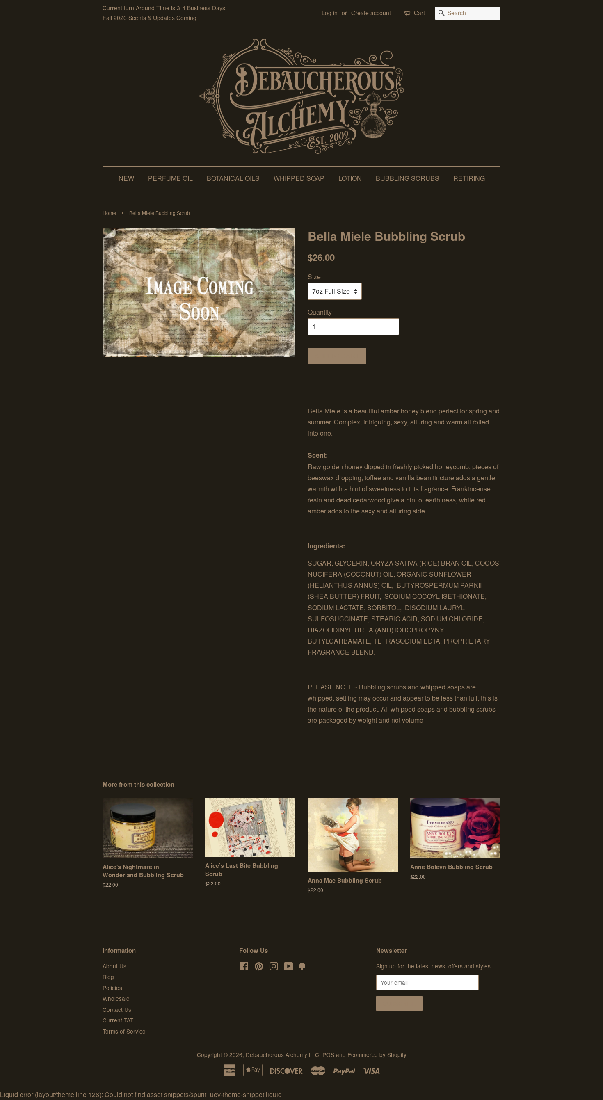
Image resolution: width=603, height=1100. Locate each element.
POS (328, 1054)
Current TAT (118, 1020)
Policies (112, 988)
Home (109, 212)
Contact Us (117, 1009)
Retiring (469, 178)
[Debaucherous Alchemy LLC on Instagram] (273, 967)
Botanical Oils (233, 178)
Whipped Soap (299, 178)
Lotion (350, 178)
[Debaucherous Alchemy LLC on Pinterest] (258, 967)
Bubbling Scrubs (407, 178)
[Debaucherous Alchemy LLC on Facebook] (244, 967)
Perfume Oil (170, 178)
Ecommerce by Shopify (377, 1054)
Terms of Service (124, 1031)
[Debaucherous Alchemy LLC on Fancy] (302, 967)
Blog (108, 976)
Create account (371, 13)
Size (314, 276)
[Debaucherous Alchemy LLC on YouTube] (288, 967)
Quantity (320, 312)
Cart (419, 13)
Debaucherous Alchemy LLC (282, 1054)
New (126, 178)
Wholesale (116, 998)
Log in (330, 13)
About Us (114, 966)
